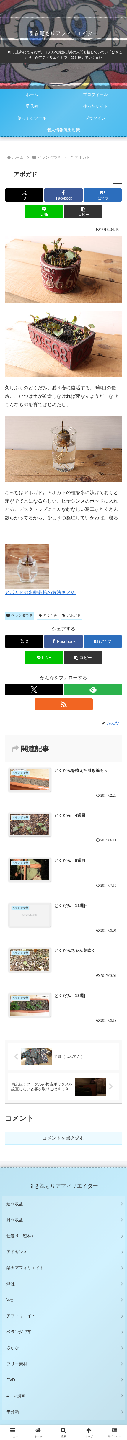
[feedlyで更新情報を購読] (93, 689)
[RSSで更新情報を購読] (64, 704)
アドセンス (16, 1251)
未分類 (12, 1411)
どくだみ (50, 615)
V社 (9, 1299)
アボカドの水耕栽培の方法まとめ (40, 592)
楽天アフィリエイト (25, 1267)
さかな (12, 1347)
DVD (10, 1379)
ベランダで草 (21, 615)
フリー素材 (16, 1363)
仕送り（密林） (20, 1235)
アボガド (73, 615)
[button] (83, 211)
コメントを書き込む (63, 1137)
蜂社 (10, 1284)
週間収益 (14, 1204)
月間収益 (14, 1219)
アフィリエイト (20, 1315)
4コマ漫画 (15, 1395)
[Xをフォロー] (34, 689)
